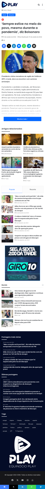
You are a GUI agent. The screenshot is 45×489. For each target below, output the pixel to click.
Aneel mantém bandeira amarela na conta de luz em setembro (11, 149)
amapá (5, 420)
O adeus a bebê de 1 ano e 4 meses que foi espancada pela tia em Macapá (28, 218)
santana (27, 427)
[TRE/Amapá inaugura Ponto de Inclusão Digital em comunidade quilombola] (12, 162)
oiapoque (39, 424)
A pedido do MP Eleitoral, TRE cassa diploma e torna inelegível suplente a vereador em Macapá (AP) (32, 174)
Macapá (30, 424)
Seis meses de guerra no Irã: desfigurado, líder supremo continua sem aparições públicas (29, 293)
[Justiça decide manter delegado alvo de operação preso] (7, 229)
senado (5, 431)
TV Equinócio (19, 431)
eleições (27, 420)
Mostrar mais (22, 119)
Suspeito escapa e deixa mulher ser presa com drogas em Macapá (28, 237)
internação (22, 424)
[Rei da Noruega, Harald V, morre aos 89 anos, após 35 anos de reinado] (7, 314)
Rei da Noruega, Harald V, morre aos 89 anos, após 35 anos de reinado (28, 312)
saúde (34, 427)
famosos (5, 424)
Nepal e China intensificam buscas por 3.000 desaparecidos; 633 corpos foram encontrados (28, 303)
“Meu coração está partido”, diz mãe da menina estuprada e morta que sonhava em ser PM (29, 198)
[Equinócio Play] (10, 4)
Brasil (9, 10)
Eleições (11, 15)
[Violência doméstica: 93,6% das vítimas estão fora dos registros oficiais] (33, 139)
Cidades (19, 420)
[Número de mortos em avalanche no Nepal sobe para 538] (7, 323)
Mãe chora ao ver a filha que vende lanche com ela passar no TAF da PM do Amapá (29, 208)
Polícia (12, 427)
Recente (33, 189)
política (19, 427)
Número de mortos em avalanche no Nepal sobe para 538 (29, 321)
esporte (35, 420)
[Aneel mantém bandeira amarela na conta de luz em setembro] (12, 139)
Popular (12, 189)
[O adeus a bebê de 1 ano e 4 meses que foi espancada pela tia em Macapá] (7, 219)
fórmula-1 (13, 424)
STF (11, 431)
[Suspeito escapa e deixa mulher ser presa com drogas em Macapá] (7, 238)
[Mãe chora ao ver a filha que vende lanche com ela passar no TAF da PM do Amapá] (7, 209)
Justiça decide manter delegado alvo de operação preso (27, 227)
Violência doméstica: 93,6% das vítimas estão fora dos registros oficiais (33, 149)
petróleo (5, 427)
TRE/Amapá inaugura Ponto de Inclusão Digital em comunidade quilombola (11, 173)
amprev (12, 420)
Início (5, 10)
